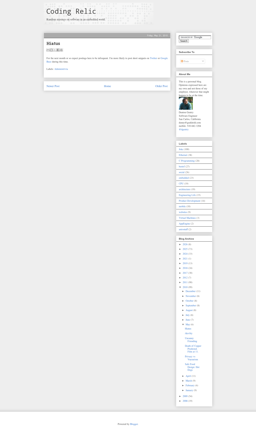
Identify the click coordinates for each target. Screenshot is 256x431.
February (190, 385)
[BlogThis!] (51, 50)
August (189, 310)
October (190, 300)
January (190, 390)
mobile (182, 206)
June (188, 319)
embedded (184, 177)
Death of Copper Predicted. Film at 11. (193, 348)
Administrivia (61, 69)
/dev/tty (188, 333)
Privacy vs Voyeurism (191, 358)
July (188, 315)
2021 (185, 258)
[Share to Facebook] (58, 50)
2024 (185, 253)
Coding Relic (71, 11)
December (191, 291)
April (189, 376)
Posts (186, 61)
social (181, 172)
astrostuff (183, 229)
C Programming (187, 160)
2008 (185, 400)
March (189, 380)
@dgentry (184, 129)
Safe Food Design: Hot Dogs (192, 367)
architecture (184, 189)
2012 (185, 277)
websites (183, 212)
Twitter (153, 58)
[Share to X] (54, 50)
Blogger (134, 424)
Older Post (161, 86)
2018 (185, 268)
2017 (185, 272)
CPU (181, 183)
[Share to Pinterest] (61, 50)
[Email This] (48, 50)
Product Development (189, 200)
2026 (185, 244)
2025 (185, 249)
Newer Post (53, 86)
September (191, 305)
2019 (185, 263)
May (188, 324)
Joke (181, 149)
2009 (185, 396)
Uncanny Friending (191, 339)
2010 (185, 287)
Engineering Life (187, 195)
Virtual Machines (187, 217)
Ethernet (183, 155)
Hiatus (188, 328)
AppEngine (184, 223)
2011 (185, 282)
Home (107, 86)
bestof (182, 166)
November (191, 296)
